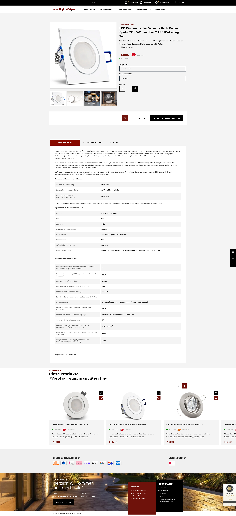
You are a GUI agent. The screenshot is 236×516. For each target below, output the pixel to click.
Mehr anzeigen (127, 47)
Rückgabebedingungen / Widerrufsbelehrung (168, 500)
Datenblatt (141, 55)
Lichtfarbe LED (125, 74)
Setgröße (123, 64)
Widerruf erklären (63, 502)
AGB (161, 496)
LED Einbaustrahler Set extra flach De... (71, 424)
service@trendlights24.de (65, 496)
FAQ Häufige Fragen (139, 498)
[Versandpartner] (177, 463)
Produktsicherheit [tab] (93, 143)
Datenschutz (164, 491)
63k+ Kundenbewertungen (229, 502)
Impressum (164, 493)
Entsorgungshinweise (139, 490)
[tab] (65, 143)
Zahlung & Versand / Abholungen (139, 494)
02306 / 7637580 (88, 496)
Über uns (163, 488)
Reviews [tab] (114, 143)
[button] (178, 385)
